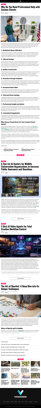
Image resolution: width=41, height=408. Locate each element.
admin (6, 13)
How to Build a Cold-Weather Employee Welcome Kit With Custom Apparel (14, 349)
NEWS (23, 401)
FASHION (12, 401)
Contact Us (36, 401)
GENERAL (15, 401)
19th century (21, 330)
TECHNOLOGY (31, 401)
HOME (4, 401)
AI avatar (37, 206)
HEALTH (19, 401)
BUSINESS (7, 401)
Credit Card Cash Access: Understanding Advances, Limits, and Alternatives (15, 344)
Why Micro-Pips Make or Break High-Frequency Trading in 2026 (13, 347)
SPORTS (26, 401)
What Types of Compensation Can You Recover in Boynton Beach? (13, 355)
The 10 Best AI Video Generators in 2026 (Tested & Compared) (12, 352)
